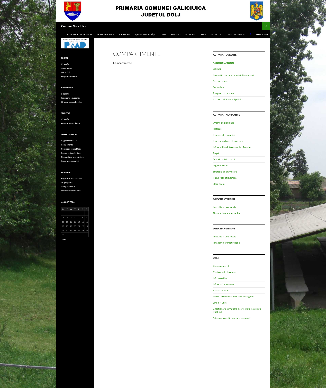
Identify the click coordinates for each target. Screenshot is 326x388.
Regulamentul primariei (71, 178)
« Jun (64, 239)
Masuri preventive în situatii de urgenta (233, 296)
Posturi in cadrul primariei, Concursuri (233, 74)
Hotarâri (217, 128)
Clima (203, 34)
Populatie (176, 34)
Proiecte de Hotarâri (224, 134)
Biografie (65, 64)
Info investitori (221, 278)
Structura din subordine (71, 102)
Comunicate (66, 68)
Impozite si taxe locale (224, 207)
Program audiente (69, 76)
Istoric (163, 34)
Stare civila (218, 183)
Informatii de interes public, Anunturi (232, 147)
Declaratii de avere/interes (72, 157)
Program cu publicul (223, 93)
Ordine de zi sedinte (223, 122)
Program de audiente (70, 98)
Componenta (67, 144)
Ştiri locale (124, 34)
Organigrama (67, 182)
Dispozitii (65, 72)
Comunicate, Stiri (222, 265)
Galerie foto (216, 34)
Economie (190, 34)
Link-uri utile (220, 302)
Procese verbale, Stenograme (228, 141)
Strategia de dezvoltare (225, 171)
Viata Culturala (221, 290)
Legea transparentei (70, 161)
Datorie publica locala (224, 159)
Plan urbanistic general (225, 177)
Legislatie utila (220, 165)
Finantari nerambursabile (226, 213)
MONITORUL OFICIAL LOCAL (79, 34)
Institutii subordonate (70, 190)
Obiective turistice (236, 34)
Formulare (218, 87)
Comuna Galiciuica (73, 26)
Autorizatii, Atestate (223, 62)
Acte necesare (220, 81)
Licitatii (217, 68)
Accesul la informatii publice (228, 99)
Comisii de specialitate (71, 149)
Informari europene (223, 284)
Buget (216, 153)
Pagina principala (105, 34)
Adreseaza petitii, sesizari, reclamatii (232, 317)
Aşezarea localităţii (145, 34)
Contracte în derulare (224, 272)
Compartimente (68, 186)
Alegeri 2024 (262, 34)
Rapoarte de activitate (70, 153)
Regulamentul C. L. (69, 140)
